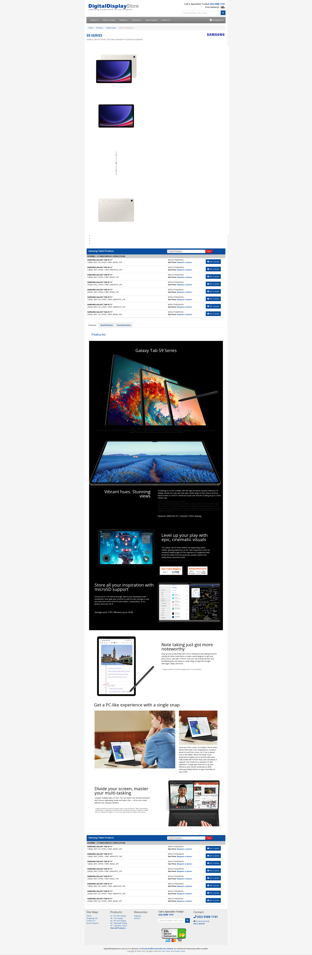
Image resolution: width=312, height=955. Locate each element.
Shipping (137, 916)
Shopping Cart (218, 20)
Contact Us (165, 20)
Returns (137, 918)
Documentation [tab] (124, 325)
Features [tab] (92, 325)
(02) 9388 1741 (217, 3)
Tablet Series (111, 28)
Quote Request (152, 20)
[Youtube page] (203, 929)
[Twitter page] (199, 929)
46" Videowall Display (118, 923)
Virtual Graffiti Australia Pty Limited (157, 948)
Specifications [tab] (106, 325)
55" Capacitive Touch (118, 925)
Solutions (123, 20)
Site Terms (166, 951)
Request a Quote (184, 262)
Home (90, 28)
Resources (136, 20)
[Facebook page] (195, 929)
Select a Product (109, 20)
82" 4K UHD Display (118, 921)
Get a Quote (214, 261)
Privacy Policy (179, 951)
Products (94, 20)
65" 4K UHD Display (118, 916)
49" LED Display (116, 918)
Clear (209, 251)
